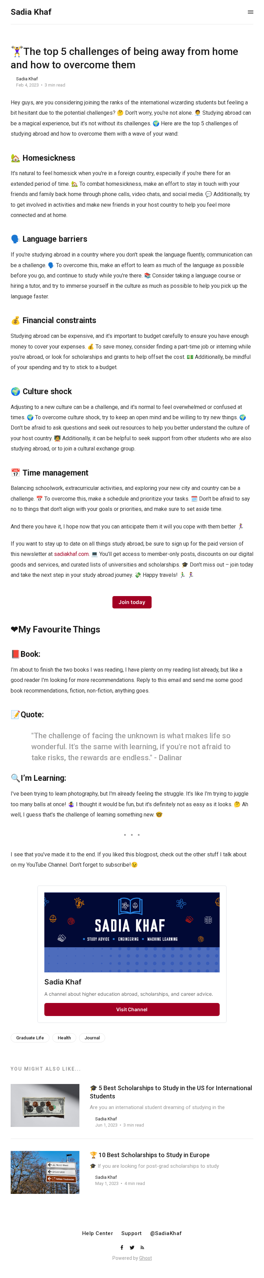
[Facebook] (122, 1248)
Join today (132, 602)
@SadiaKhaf (166, 1233)
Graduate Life (30, 1037)
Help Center (97, 1233)
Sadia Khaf (27, 78)
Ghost (145, 1258)
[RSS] (142, 1248)
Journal (92, 1037)
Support (131, 1233)
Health (64, 1037)
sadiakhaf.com (71, 554)
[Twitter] (132, 1248)
